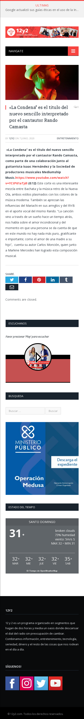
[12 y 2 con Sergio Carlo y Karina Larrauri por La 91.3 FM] (42, 31)
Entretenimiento (68, 138)
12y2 (11, 138)
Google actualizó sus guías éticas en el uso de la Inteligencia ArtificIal (43, 10)
